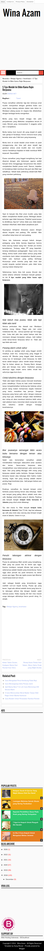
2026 (6, 849)
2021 (6, 860)
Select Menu (3, 72)
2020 (6, 865)
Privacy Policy (20, 2)
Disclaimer (30, 2)
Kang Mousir (18, 946)
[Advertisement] (22, 47)
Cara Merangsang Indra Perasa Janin (19, 684)
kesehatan (22, 607)
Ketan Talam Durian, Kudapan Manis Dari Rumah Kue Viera (10, 665)
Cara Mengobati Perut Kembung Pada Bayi (21, 680)
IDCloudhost (24, 937)
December (9, 879)
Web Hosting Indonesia (9, 937)
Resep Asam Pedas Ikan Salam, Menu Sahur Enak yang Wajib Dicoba (32, 665)
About (3, 2)
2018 (6, 875)
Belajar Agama (12, 607)
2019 (6, 870)
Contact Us (10, 2)
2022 (6, 854)
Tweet (18, 98)
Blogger (22, 948)
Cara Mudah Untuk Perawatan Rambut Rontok (22, 699)
